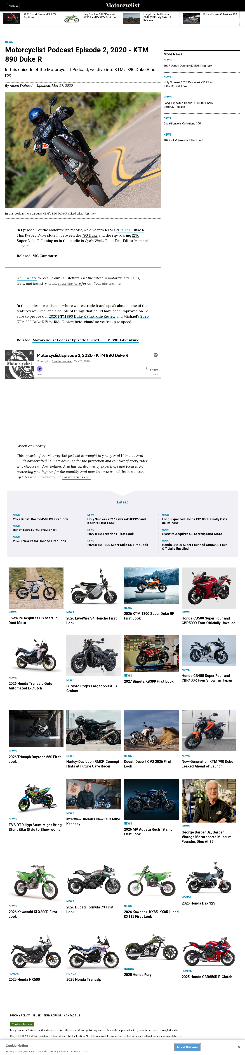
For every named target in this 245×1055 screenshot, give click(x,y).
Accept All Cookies (187, 1047)
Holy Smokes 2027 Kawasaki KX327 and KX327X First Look (189, 84)
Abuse (36, 1015)
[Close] (239, 1047)
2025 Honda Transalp (83, 979)
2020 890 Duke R (130, 230)
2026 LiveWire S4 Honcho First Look (39, 541)
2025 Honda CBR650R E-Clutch (207, 977)
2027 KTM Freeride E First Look (184, 140)
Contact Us (72, 1015)
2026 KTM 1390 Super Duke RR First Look (117, 545)
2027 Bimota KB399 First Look (149, 681)
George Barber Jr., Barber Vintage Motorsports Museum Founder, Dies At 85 (206, 837)
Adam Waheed (21, 85)
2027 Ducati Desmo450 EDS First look (188, 65)
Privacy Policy (20, 1015)
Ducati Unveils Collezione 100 (182, 123)
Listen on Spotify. (31, 446)
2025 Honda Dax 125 (198, 903)
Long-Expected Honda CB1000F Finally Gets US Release (188, 105)
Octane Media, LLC (60, 1036)
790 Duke (90, 235)
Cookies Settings (22, 1024)
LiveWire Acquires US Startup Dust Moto (192, 534)
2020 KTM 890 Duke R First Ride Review (82, 316)
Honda (187, 897)
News (9, 42)
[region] (122, 1047)
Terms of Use (52, 1015)
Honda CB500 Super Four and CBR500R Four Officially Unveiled (194, 546)
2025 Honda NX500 (24, 979)
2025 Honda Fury (138, 974)
